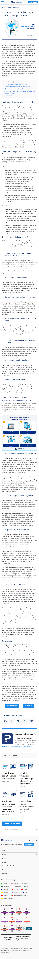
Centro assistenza (8, 844)
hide (15, 82)
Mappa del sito (5, 950)
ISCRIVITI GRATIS (32, 2)
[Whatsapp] (25, 721)
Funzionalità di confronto (9, 866)
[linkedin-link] (32, 840)
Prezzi (4, 862)
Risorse (4, 858)
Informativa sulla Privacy (16, 950)
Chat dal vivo (18, 844)
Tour (3, 850)
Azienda (4, 873)
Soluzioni (5, 870)
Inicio (3, 7)
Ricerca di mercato (13, 7)
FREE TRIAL (28, 706)
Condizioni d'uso (27, 950)
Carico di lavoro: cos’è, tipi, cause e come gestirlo (9, 776)
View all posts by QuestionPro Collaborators (16, 746)
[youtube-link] (36, 840)
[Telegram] (31, 721)
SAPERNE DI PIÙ (12, 706)
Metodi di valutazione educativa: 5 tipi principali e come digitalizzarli (27, 778)
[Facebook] (12, 721)
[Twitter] (18, 721)
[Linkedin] (5, 721)
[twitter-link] (29, 840)
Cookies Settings (5, 952)
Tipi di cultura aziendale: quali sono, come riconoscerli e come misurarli (8, 806)
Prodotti (4, 854)
